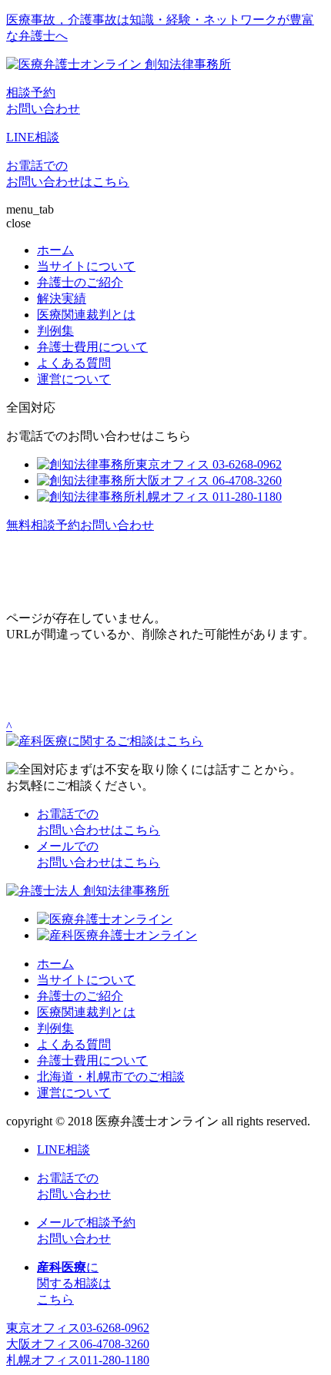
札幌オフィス (77, 1360)
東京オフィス (77, 1327)
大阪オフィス (77, 1343)
